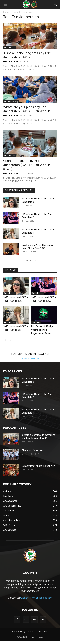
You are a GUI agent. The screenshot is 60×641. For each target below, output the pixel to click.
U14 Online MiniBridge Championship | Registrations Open (42, 330)
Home (6, 12)
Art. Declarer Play (11, 101)
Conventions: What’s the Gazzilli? (38, 466)
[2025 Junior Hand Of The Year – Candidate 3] (11, 202)
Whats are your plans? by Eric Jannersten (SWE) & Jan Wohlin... (27, 109)
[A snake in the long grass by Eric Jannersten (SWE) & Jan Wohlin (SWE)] (30, 36)
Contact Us (43, 631)
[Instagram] (26, 619)
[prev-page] (5, 340)
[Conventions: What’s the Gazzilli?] (11, 470)
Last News (36, 322)
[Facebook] (17, 619)
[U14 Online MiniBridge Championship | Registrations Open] (44, 315)
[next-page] (10, 340)
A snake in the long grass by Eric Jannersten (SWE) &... (27, 55)
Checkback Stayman (32, 450)
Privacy (31, 631)
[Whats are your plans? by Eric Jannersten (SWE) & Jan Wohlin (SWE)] (30, 89)
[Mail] (34, 619)
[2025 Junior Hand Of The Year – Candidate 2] (11, 218)
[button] (5, 4)
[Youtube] (43, 619)
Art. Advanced (10, 48)
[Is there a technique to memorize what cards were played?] (11, 439)
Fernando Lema (10, 61)
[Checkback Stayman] (11, 454)
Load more (29, 260)
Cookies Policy (18, 631)
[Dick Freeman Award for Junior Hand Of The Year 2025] (11, 249)
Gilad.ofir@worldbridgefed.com (36, 597)
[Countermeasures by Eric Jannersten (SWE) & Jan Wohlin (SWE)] (30, 143)
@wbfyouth (30, 358)
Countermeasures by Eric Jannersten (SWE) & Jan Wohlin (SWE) (26, 165)
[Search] (55, 4)
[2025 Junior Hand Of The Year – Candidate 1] (11, 233)
